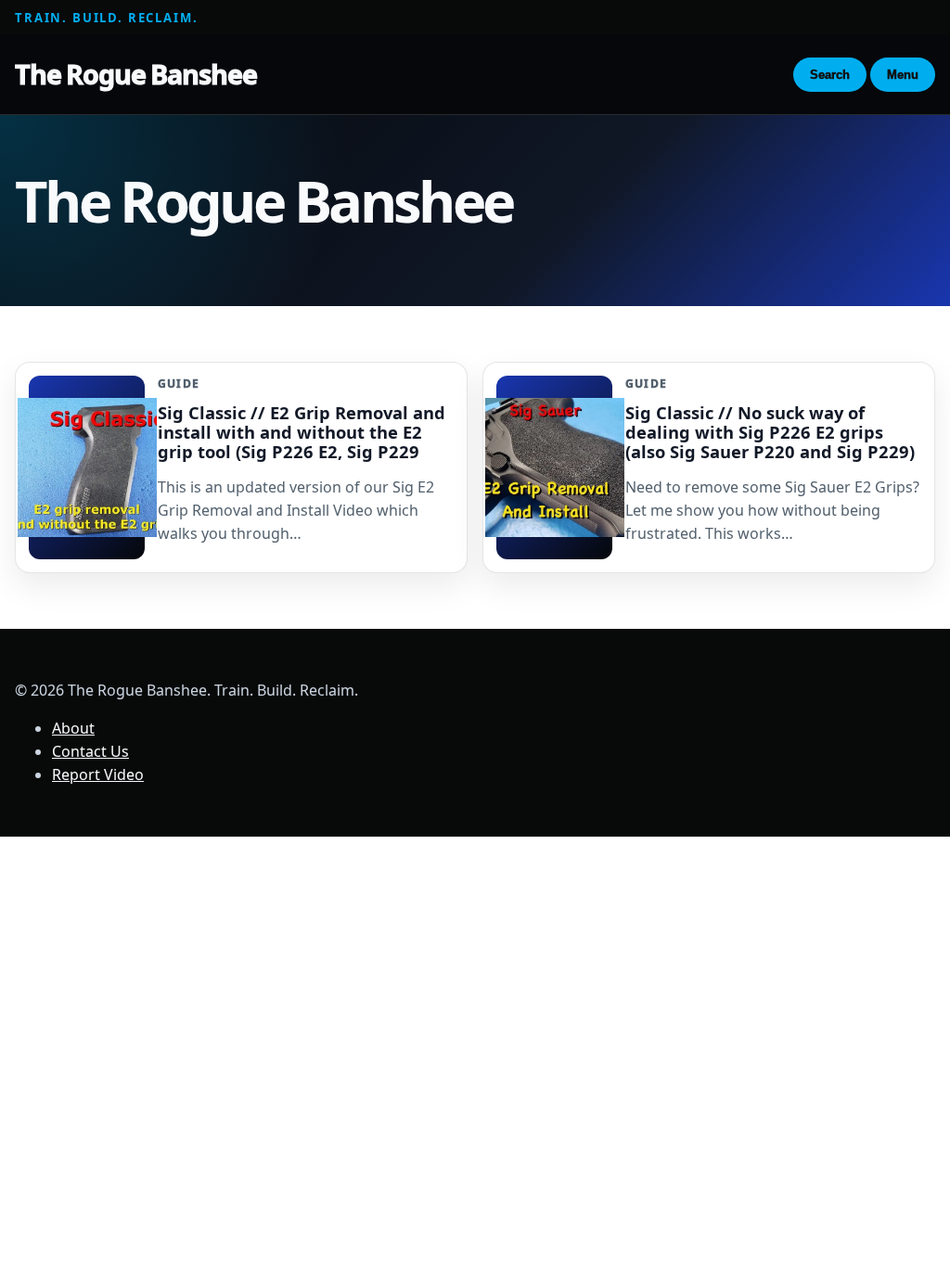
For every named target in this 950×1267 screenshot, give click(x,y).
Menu (902, 75)
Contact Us (90, 751)
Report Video (98, 774)
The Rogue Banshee (135, 74)
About (73, 728)
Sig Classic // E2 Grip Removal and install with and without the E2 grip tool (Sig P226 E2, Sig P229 (301, 432)
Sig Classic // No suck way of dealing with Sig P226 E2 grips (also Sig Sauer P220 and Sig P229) (770, 432)
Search (830, 75)
